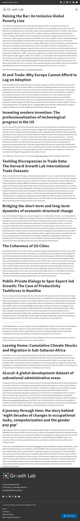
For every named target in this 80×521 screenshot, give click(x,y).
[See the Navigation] (75, 9)
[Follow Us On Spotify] (73, 2)
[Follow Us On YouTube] (77, 2)
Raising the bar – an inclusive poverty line (29, 70)
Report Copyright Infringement (11, 517)
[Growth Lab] (40, 9)
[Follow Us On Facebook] (61, 2)
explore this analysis (41, 156)
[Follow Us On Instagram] (70, 2)
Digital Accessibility (7, 514)
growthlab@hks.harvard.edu (12, 490)
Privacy (4, 509)
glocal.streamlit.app (21, 400)
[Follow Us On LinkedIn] (67, 2)
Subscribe (70, 516)
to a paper (37, 447)
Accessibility (5, 511)
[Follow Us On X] (64, 2)
